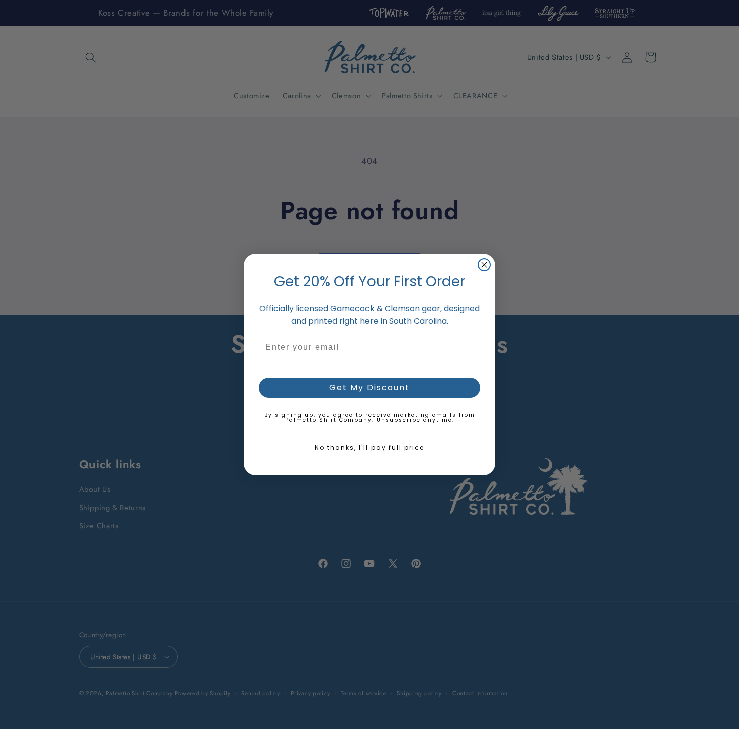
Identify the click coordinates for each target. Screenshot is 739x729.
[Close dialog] (484, 265)
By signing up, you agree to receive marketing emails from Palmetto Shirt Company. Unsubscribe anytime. (369, 417)
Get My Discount (369, 387)
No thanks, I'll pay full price (369, 447)
